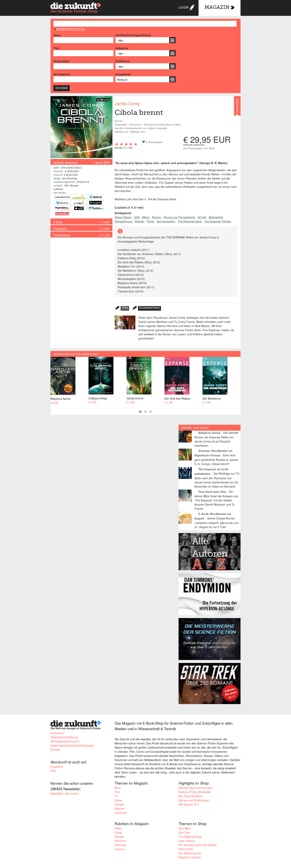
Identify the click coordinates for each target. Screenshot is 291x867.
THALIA (95, 207)
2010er (202, 217)
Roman (156, 217)
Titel (56, 48)
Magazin (216, 7)
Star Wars (185, 828)
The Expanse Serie (190, 221)
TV (116, 796)
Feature (120, 849)
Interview (120, 845)
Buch (118, 788)
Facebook (56, 767)
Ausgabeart (123, 74)
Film (117, 792)
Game (118, 800)
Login (184, 7)
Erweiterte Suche (70, 29)
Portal (150, 221)
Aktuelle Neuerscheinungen (196, 788)
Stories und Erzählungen (194, 800)
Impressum (57, 733)
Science (120, 808)
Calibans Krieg (97, 398)
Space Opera (123, 217)
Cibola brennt (134, 398)
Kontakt (55, 750)
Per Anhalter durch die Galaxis (198, 845)
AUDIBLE (79, 196)
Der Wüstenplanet (190, 853)
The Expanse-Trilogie (217, 221)
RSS (53, 771)
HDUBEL (62, 207)
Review (119, 837)
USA (136, 217)
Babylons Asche (60, 398)
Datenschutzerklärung (64, 737)
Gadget (119, 804)
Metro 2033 (186, 849)
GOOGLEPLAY (95, 202)
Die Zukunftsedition (191, 796)
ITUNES (79, 207)
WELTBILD (62, 213)
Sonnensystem (166, 221)
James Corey (127, 103)
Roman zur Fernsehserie (179, 217)
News (118, 828)
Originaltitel (61, 61)
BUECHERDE (95, 196)
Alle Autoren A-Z (189, 804)
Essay (118, 832)
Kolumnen (121, 813)
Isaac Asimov (187, 841)
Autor (57, 35)
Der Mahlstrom (212, 398)
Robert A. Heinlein (190, 857)
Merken (237, 108)
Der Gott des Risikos (177, 398)
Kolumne (120, 841)
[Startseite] (75, 8)
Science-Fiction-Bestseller (195, 792)
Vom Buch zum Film (212, 492)
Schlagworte (61, 74)
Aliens (145, 217)
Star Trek (184, 832)
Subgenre (121, 48)
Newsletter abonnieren (64, 793)
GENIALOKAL (79, 202)
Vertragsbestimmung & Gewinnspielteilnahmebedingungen (72, 743)
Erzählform (122, 61)
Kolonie (139, 221)
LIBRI (62, 202)
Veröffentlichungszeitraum (133, 35)
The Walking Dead (190, 837)
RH (62, 196)
